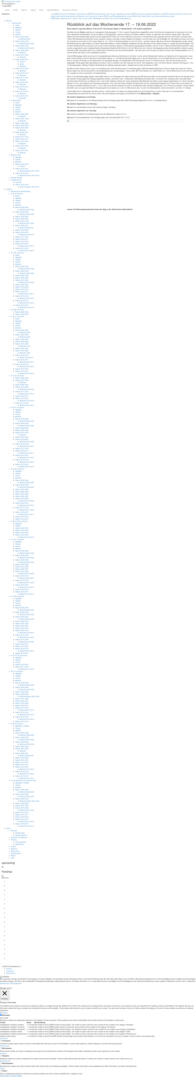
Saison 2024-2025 (21, 41)
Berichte (18, 34)
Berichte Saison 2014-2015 (29, 171)
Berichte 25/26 (25, 39)
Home (7, 10)
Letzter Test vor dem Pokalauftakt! (116, 18)
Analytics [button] (3, 1053)
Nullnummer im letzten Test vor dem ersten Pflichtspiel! (81, 18)
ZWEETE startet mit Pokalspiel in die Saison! (70, 14)
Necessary (6, 1015)
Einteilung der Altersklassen (21, 191)
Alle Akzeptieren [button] (16, 983)
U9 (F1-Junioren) (17, 671)
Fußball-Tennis (16, 180)
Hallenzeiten (19, 844)
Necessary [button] (4, 1012)
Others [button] (2, 1068)
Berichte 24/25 (25, 337)
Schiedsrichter (16, 853)
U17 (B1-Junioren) (17, 253)
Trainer (17, 32)
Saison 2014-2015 (21, 91)
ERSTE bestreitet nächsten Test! (174, 14)
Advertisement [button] (5, 1061)
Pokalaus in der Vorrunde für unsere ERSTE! (93, 16)
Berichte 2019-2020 (27, 389)
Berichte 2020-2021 (27, 228)
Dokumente (15, 851)
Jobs (12, 858)
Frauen (15, 10)
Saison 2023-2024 (21, 46)
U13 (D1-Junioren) (17, 407)
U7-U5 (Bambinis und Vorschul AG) (23, 780)
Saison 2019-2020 (21, 68)
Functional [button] (3, 1038)
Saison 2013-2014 (21, 96)
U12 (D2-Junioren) (17, 469)
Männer (24, 10)
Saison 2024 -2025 (22, 118)
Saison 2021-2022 (21, 55)
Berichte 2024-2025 (27, 43)
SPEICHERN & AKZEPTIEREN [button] (11, 1076)
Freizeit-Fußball (16, 178)
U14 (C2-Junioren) (17, 375)
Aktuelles (14, 830)
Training (18, 182)
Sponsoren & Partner (70, 10)
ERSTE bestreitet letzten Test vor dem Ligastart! (106, 14)
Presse (13, 855)
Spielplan (18, 27)
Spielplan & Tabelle (22, 726)
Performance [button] (4, 1046)
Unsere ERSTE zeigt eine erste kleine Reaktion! (143, 14)
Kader (17, 25)
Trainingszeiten (20, 842)
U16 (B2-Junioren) (17, 309)
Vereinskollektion (53, 10)
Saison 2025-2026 (21, 36)
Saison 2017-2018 (21, 77)
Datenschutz (10, 973)
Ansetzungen (20, 833)
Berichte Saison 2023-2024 (29, 801)
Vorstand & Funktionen (19, 837)
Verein (41, 10)
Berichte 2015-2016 (27, 298)
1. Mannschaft (16, 23)
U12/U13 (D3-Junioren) (19, 521)
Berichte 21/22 (25, 346)
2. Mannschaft (16, 100)
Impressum (10, 971)
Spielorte (14, 849)
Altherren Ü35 (16, 155)
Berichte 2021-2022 (27, 223)
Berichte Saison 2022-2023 (29, 696)
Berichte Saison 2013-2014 (29, 175)
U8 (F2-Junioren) (17, 723)
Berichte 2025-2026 (27, 209)
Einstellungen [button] (5, 983)
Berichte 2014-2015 (27, 246)
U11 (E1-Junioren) (17, 539)
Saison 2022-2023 (21, 50)
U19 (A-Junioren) (17, 193)
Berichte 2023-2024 (27, 48)
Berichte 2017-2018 (27, 394)
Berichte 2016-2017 (27, 294)
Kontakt (9, 968)
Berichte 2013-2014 (27, 250)
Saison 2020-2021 (21, 59)
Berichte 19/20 (25, 353)
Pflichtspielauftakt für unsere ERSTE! (125, 16)
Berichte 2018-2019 (27, 234)
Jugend (33, 10)
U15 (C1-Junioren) (17, 316)
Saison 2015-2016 (21, 87)
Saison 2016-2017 (21, 82)
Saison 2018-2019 (21, 73)
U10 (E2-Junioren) (17, 596)
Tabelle (18, 30)
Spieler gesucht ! (21, 835)
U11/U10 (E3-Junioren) (19, 655)
